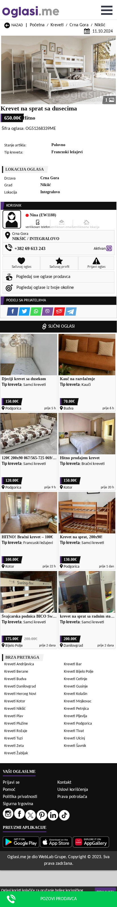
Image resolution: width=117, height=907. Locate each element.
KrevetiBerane (16, 672)
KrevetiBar (73, 664)
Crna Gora (79, 25)
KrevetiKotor (14, 701)
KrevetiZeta (14, 746)
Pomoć (9, 789)
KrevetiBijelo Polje (78, 672)
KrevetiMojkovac (77, 701)
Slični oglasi (61, 326)
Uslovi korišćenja (72, 789)
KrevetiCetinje (75, 679)
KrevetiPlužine (16, 723)
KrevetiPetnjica (76, 709)
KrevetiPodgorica (78, 723)
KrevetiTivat (74, 731)
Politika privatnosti (20, 797)
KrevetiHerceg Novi (20, 694)
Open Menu (106, 10)
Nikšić (100, 25)
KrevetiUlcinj (74, 738)
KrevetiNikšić (15, 709)
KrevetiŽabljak (16, 753)
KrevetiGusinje (76, 686)
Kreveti (57, 25)
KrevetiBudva (15, 679)
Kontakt (64, 782)
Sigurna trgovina (18, 804)
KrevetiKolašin (75, 694)
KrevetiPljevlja (75, 716)
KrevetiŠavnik (75, 746)
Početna (37, 25)
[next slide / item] (112, 70)
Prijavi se (11, 782)
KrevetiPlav (13, 716)
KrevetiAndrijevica (19, 664)
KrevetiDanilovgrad (20, 686)
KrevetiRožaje (15, 731)
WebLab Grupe (52, 857)
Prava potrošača (72, 797)
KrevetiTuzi (13, 738)
